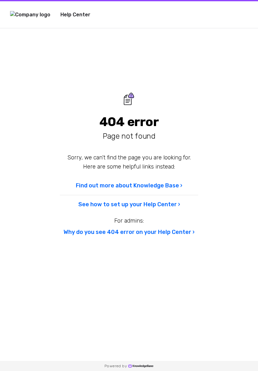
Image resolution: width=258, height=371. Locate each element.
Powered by (115, 366)
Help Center (75, 15)
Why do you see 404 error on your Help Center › (129, 232)
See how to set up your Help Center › (129, 204)
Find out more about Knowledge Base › (129, 185)
